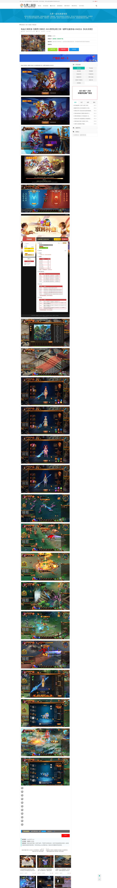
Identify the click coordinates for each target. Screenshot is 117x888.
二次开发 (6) (76, 134)
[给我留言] (99, 879)
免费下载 (52, 49)
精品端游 (79, 71)
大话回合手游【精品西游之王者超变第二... (83, 118)
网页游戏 (34, 24)
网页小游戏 (91, 77)
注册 (93, 1)
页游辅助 (91, 71)
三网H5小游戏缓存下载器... (79, 123)
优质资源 (46, 5)
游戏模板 (79, 82)
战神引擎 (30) (83, 134)
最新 (75, 102)
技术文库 (53, 5)
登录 (96, 1)
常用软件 (68, 5)
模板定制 (63, 49)
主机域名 (74, 49)
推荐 (88, 102)
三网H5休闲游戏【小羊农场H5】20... (82, 116)
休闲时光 (75, 5)
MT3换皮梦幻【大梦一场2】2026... (81, 105)
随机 (94, 102)
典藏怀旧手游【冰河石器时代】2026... (82, 108)
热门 (82, 102)
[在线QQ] (99, 875)
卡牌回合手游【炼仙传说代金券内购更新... (83, 110)
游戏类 (30, 24)
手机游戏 (91, 68)
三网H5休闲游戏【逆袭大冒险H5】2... (82, 113)
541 (48, 31)
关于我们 (82, 5)
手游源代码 (91, 74)
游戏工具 (91, 80)
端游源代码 (79, 77)
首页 (40, 5)
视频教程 (60, 5)
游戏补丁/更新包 (78, 80)
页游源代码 (79, 74)
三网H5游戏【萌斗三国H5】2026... (81, 121)
